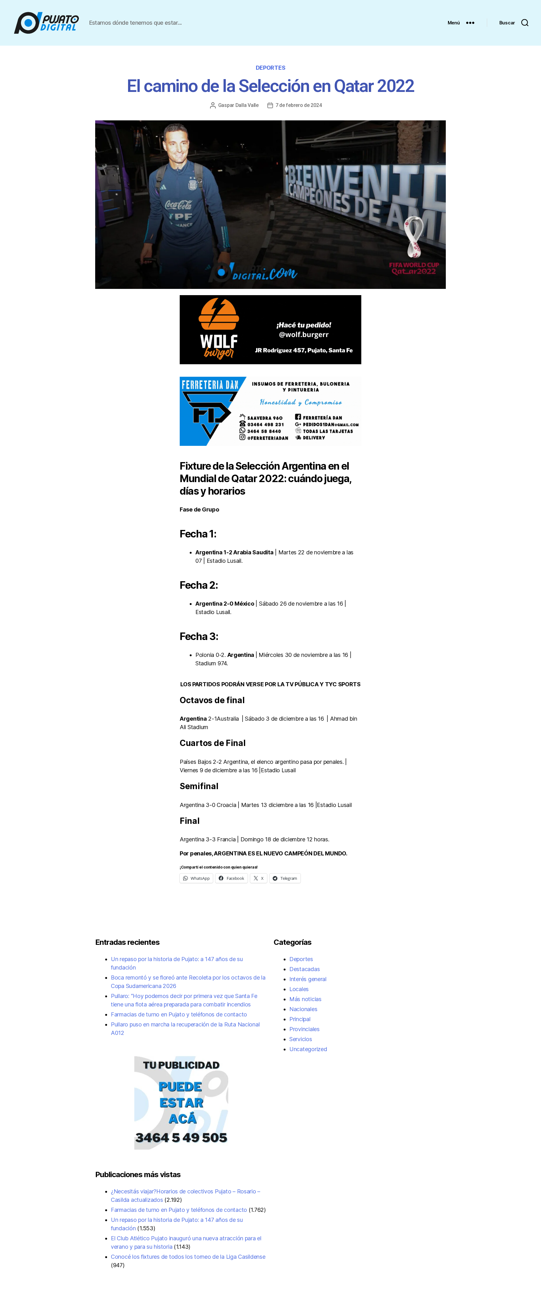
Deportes (271, 67)
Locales (299, 989)
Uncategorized (308, 1049)
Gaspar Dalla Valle (238, 105)
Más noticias (305, 999)
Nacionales (303, 1009)
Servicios (300, 1039)
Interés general (308, 979)
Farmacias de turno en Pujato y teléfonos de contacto (179, 1014)
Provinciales (304, 1029)
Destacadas (304, 969)
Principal (300, 1019)
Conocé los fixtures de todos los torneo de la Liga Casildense (188, 1256)
